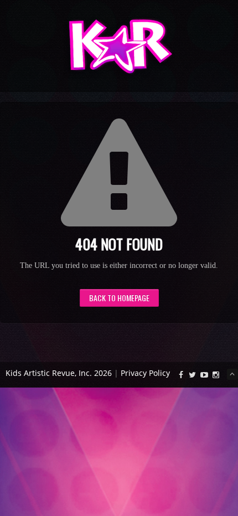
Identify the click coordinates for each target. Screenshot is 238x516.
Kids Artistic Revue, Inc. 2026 (59, 373)
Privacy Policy (145, 373)
